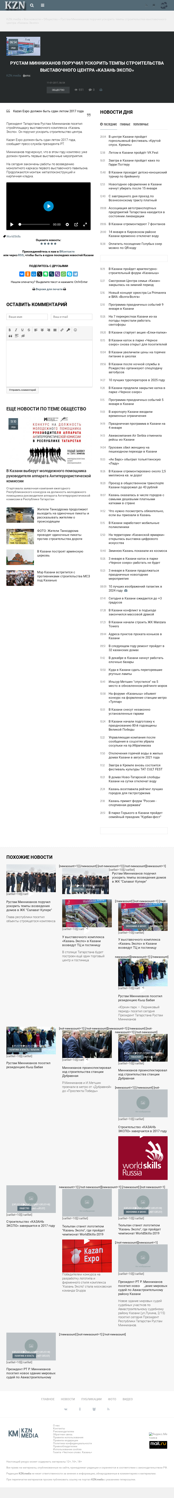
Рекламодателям (63, 1431)
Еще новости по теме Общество (46, 409)
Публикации (91, 1399)
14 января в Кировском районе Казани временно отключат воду (134, 234)
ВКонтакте (67, 251)
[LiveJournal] (51, 274)
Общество (58, 90)
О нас (56, 1425)
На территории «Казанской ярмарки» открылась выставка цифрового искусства (136, 539)
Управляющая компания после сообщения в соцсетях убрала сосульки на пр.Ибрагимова (132, 741)
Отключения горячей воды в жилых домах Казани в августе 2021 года (136, 755)
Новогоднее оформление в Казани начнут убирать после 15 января (135, 186)
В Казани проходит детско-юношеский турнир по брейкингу (138, 174)
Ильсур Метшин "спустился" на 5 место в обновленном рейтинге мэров (138, 684)
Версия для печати (49, 289)
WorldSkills (13, 236)
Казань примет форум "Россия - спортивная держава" (132, 803)
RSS (21, 255)
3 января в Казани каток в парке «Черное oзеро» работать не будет (134, 561)
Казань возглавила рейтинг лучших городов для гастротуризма (136, 791)
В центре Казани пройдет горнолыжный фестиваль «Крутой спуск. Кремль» (135, 141)
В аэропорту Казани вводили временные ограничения (131, 414)
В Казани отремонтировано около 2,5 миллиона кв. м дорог (137, 473)
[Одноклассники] (27, 274)
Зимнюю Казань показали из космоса (138, 551)
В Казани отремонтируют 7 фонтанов (137, 224)
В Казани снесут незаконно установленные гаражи (129, 712)
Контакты (59, 1428)
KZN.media (13, 75)
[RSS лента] (146, 5)
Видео (128, 1399)
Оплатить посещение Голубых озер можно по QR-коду (135, 246)
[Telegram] (75, 274)
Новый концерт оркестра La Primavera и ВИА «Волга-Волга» (137, 295)
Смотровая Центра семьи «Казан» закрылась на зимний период (134, 283)
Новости (68, 1399)
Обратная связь (63, 1434)
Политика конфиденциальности (72, 1443)
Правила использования (68, 1437)
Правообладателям (65, 1446)
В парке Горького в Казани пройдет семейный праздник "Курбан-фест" (136, 815)
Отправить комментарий (22, 390)
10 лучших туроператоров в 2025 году (137, 380)
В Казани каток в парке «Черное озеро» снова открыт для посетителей (138, 342)
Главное (48, 1399)
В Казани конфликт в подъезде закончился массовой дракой (132, 612)
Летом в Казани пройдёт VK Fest (133, 153)
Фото (112, 1399)
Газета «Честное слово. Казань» (72, 1452)
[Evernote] (45, 274)
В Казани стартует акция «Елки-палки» (138, 332)
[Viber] (57, 274)
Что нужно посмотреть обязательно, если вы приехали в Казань (136, 513)
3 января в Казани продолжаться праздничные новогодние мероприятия (134, 575)
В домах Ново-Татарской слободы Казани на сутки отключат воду (134, 779)
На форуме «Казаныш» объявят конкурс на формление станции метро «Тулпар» (138, 698)
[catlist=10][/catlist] (30, 895)
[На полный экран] (85, 224)
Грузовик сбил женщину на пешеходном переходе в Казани (133, 449)
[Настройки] (67, 224)
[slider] (34, 224)
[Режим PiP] (76, 224)
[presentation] (10, 330)
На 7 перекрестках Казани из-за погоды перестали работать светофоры (133, 321)
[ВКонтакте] (21, 274)
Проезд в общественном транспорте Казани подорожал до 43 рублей (136, 485)
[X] (39, 274)
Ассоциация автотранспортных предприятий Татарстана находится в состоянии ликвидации (137, 212)
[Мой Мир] (33, 274)
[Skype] (69, 274)
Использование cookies (67, 1449)
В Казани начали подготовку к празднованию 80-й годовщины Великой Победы (133, 725)
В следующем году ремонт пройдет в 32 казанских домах (136, 648)
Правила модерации (65, 1440)
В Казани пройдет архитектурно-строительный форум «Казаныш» (134, 271)
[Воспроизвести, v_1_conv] (11, 224)
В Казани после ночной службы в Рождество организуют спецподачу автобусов (135, 368)
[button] (10, 329)
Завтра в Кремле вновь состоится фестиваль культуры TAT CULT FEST (136, 767)
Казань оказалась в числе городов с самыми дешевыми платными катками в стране (136, 499)
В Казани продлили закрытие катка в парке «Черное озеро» (137, 390)
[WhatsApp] (63, 274)
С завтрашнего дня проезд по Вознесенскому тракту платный (133, 198)
